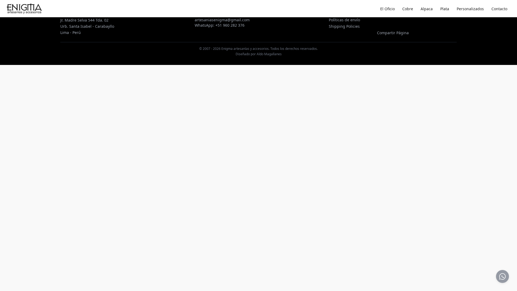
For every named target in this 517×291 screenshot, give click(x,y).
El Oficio (387, 8)
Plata (444, 8)
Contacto (499, 8)
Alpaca (427, 8)
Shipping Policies (344, 26)
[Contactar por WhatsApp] (502, 276)
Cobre (407, 8)
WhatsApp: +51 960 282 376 (219, 25)
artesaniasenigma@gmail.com (222, 19)
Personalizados (470, 8)
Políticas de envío (344, 19)
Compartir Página (393, 32)
